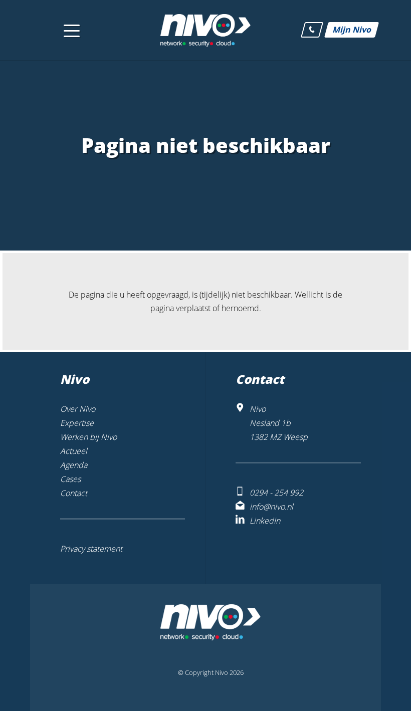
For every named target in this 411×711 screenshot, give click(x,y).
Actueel (73, 450)
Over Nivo (77, 408)
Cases (70, 479)
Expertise (77, 422)
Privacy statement (91, 548)
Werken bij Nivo (88, 436)
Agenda (73, 464)
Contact (73, 493)
